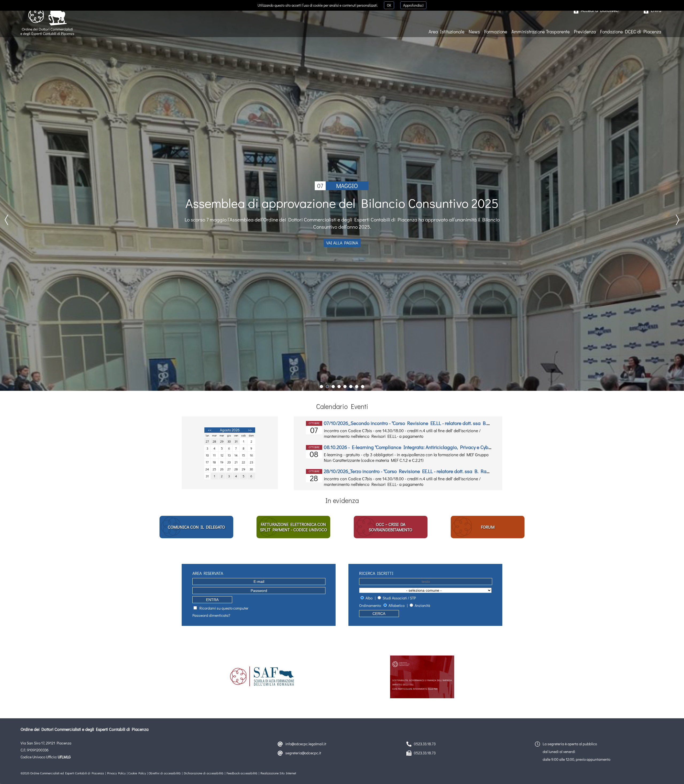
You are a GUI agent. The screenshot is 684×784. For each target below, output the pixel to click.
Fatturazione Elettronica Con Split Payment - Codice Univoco (293, 527)
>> (250, 429)
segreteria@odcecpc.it (303, 752)
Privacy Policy (116, 773)
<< (210, 429)
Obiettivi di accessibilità (165, 773)
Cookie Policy (137, 773)
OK (389, 5)
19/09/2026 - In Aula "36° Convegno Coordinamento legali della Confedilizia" (405, 423)
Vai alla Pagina (342, 245)
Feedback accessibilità (242, 773)
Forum (488, 527)
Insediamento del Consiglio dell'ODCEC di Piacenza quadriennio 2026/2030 (342, 207)
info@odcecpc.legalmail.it (305, 743)
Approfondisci (413, 5)
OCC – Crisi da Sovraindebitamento (390, 527)
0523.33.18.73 (425, 743)
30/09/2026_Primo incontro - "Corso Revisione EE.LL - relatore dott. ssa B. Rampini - (414, 447)
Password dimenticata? (211, 615)
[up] (671, 771)
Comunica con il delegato (196, 527)
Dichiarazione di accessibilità (203, 773)
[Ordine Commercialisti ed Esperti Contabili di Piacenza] (48, 19)
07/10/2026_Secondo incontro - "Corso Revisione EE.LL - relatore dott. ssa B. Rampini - (417, 471)
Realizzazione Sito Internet (278, 773)
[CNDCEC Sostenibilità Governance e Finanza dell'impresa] (422, 677)
